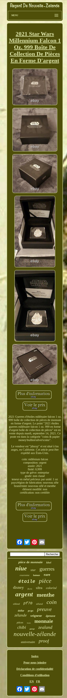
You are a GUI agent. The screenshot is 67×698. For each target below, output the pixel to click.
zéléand (16, 604)
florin (30, 589)
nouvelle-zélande (35, 634)
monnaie (43, 621)
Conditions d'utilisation (35, 675)
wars (29, 622)
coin (52, 602)
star (33, 570)
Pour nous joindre (34, 662)
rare (47, 575)
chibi (21, 627)
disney (18, 587)
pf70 (27, 603)
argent (24, 594)
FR (38, 681)
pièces (20, 622)
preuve (44, 609)
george (32, 629)
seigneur (36, 615)
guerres (47, 569)
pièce (45, 580)
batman (36, 575)
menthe (45, 595)
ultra (39, 588)
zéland (39, 603)
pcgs (30, 610)
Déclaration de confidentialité (34, 668)
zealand (45, 627)
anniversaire (28, 642)
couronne (24, 575)
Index (35, 656)
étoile (26, 581)
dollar (21, 610)
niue (21, 568)
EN (32, 681)
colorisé (51, 588)
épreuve (50, 615)
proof (44, 641)
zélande (21, 615)
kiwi (48, 562)
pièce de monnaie (30, 562)
